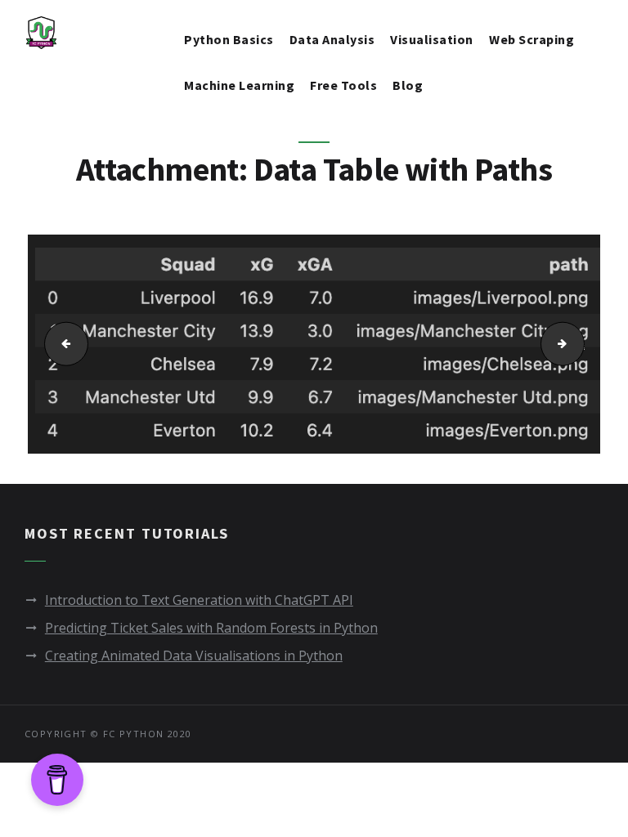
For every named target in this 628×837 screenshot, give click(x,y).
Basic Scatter (60, 344)
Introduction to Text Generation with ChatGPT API (199, 600)
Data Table (579, 344)
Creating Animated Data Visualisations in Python (194, 656)
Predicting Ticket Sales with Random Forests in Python (211, 628)
